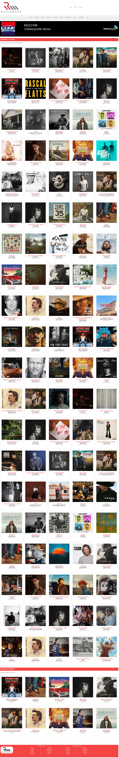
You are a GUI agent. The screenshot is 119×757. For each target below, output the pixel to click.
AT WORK (43, 17)
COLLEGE (55, 17)
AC (87, 17)
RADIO (75, 7)
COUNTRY (61, 17)
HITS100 (31, 17)
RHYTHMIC (81, 17)
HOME (70, 7)
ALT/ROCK (37, 17)
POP (75, 17)
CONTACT (81, 7)
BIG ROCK (49, 17)
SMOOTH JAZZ (68, 17)
